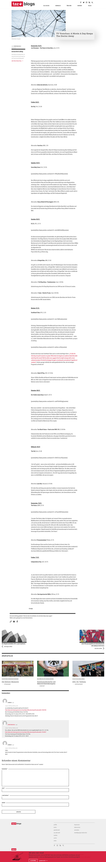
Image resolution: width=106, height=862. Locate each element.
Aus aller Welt (57, 832)
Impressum (77, 824)
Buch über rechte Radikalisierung (45, 679)
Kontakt (80, 5)
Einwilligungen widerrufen (80, 832)
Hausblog (58, 5)
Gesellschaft (57, 830)
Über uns (69, 5)
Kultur (55, 827)
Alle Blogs (46, 5)
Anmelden (76, 830)
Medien (55, 835)
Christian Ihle (11, 724)
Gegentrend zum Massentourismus (10, 679)
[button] (14, 622)
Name (3, 788)
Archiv (55, 838)
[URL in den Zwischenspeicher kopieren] (11, 622)
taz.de (89, 5)
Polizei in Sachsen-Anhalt (78, 679)
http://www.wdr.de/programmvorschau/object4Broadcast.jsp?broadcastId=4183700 (25, 710)
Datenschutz (77, 827)
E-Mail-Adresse (5, 795)
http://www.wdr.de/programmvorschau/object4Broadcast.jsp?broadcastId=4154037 (25, 732)
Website (3, 802)
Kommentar (5, 769)
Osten (55, 840)
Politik (55, 824)
